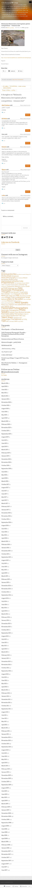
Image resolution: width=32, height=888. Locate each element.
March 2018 (4, 481)
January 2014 (5, 620)
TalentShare (16, 317)
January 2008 (5, 848)
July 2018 (4, 471)
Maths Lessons (17, 301)
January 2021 (5, 399)
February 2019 (5, 453)
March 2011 (4, 728)
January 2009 (5, 810)
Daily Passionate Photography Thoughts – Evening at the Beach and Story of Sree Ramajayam (13, 334)
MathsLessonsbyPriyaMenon (7, 303)
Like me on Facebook (10, 242)
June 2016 (4, 532)
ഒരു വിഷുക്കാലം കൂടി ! (6, 351)
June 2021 (4, 389)
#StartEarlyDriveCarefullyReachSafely (12, 281)
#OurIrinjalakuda (19, 277)
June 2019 (4, 443)
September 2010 (6, 746)
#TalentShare (7, 282)
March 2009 (4, 803)
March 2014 (4, 614)
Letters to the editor (14, 299)
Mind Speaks (21, 302)
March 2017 (4, 503)
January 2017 (5, 509)
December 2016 (6, 513)
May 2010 (4, 759)
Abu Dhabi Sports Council (19, 283)
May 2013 (4, 645)
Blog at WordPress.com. (7, 882)
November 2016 (6, 516)
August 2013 (5, 636)
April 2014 (4, 611)
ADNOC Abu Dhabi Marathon (8, 284)
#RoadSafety (4, 279)
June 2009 (4, 794)
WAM (15, 321)
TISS (22, 319)
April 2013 (4, 649)
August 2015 (5, 560)
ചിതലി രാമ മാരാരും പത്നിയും (8, 348)
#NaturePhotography (8, 278)
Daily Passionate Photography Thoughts (12, 290)
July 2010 (4, 753)
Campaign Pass (23, 284)
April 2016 (4, 538)
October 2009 (5, 781)
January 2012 (5, 696)
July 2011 (4, 715)
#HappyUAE (28, 274)
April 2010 (4, 762)
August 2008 (5, 826)
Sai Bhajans (20, 314)
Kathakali (3, 297)
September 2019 (6, 434)
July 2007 (4, 867)
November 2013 (6, 626)
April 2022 (4, 386)
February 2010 (5, 769)
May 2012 (4, 683)
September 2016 (6, 522)
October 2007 (5, 857)
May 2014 (4, 607)
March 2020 (4, 421)
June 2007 (4, 870)
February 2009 (5, 807)
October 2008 (5, 819)
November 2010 (6, 740)
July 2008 (4, 829)
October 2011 (5, 705)
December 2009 (6, 775)
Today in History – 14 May (8, 90)
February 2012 (5, 693)
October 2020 (5, 405)
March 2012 (4, 690)
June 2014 (4, 604)
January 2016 (5, 547)
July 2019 (4, 440)
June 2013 (4, 642)
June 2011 (4, 718)
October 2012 (5, 667)
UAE (7, 321)
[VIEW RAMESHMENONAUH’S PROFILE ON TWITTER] (5, 237)
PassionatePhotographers (14, 308)
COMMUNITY (4, 286)
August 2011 (4, 712)
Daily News (15, 288)
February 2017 (5, 506)
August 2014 (5, 598)
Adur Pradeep (6, 105)
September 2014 (6, 595)
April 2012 (4, 686)
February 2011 (5, 731)
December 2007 (6, 851)
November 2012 (6, 664)
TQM (3, 321)
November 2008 (6, 816)
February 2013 (5, 655)
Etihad (12, 293)
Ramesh (4, 146)
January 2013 (5, 658)
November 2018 (6, 462)
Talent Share (7, 317)
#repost (25, 277)
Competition (22, 286)
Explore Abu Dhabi (19, 294)
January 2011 (5, 734)
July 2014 (4, 601)
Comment (25, 227)
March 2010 (4, 765)
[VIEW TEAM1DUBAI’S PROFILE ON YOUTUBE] (12, 237)
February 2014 (5, 617)
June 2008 (4, 832)
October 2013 (5, 630)
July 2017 (4, 490)
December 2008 (6, 813)
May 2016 (4, 535)
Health (14, 295)
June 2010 (4, 756)
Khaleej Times (10, 297)
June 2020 (4, 411)
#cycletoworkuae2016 (21, 274)
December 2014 (6, 585)
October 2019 (5, 430)
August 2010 (5, 750)
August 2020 (5, 408)
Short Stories (10, 315)
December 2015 (6, 550)
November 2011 (6, 702)
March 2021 (4, 396)
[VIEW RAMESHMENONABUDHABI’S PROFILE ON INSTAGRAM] (7, 237)
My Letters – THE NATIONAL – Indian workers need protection (14, 87)
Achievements (20, 79)
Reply (27, 114)
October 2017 (5, 484)
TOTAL (25, 319)
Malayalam (10, 301)
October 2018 (5, 465)
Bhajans (16, 284)
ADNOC (27, 283)
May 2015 (4, 569)
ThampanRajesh (6, 319)
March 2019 (4, 449)
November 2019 (6, 427)
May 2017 (4, 497)
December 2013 (6, 623)
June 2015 (4, 566)
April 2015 (4, 573)
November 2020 (6, 402)
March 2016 (4, 541)
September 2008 (6, 822)
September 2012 (6, 671)
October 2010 (5, 743)
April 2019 (4, 446)
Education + (8, 293)
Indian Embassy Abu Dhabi (25, 295)
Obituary (7, 304)
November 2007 (6, 854)
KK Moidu (4, 118)
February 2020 (5, 424)
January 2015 (5, 582)
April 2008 (4, 838)
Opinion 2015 (13, 304)
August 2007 (5, 864)
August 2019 (5, 437)
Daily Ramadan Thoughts (17, 292)
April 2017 (4, 500)
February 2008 (5, 845)
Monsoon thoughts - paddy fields (11, 342)
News (3, 304)
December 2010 (6, 737)
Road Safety (5, 314)
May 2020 (4, 415)
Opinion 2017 (8, 306)
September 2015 (6, 557)
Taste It (20, 317)
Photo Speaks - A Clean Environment (12, 329)
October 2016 (5, 519)
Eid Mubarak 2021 (6, 345)
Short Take (18, 315)
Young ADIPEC (20, 321)
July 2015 (4, 563)
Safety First (13, 314)
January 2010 (5, 772)
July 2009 (4, 791)
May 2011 (4, 721)
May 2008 (4, 835)
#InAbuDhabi (6, 276)
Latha (3, 195)
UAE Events (11, 321)
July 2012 (4, 677)
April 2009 (4, 800)
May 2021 (4, 392)
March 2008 (4, 841)
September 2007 (6, 860)
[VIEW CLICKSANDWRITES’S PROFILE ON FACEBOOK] (2, 237)
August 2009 (5, 788)
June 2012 (4, 680)
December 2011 (5, 699)
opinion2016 (22, 304)
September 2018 (6, 468)
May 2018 (4, 475)
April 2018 (4, 478)
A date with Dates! (6, 355)
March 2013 (4, 652)
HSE (17, 295)
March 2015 (4, 576)
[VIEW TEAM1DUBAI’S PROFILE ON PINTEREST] (9, 237)
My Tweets (4, 375)
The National (16, 319)
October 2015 (5, 554)
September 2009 (6, 784)
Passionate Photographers (10, 310)
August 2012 (5, 674)
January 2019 (5, 456)
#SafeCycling (13, 279)
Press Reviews (19, 312)
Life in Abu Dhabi (27, 299)
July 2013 (4, 639)
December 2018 (6, 459)
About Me (15, 79)
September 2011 (6, 709)
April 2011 (4, 724)
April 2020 (4, 418)
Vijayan (4, 169)
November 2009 (6, 778)
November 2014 (6, 588)
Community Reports (13, 286)
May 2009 (4, 797)
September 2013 (6, 633)
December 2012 (6, 661)
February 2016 (5, 544)
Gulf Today (9, 295)
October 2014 (5, 592)
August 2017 (5, 487)
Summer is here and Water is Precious (12, 339)
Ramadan (27, 312)
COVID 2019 (7, 288)
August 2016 (5, 525)
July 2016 (4, 528)
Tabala (23, 315)
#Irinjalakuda (15, 276)
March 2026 (4, 383)
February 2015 (5, 579)
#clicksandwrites (9, 274)
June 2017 (4, 494)
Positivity (11, 312)
